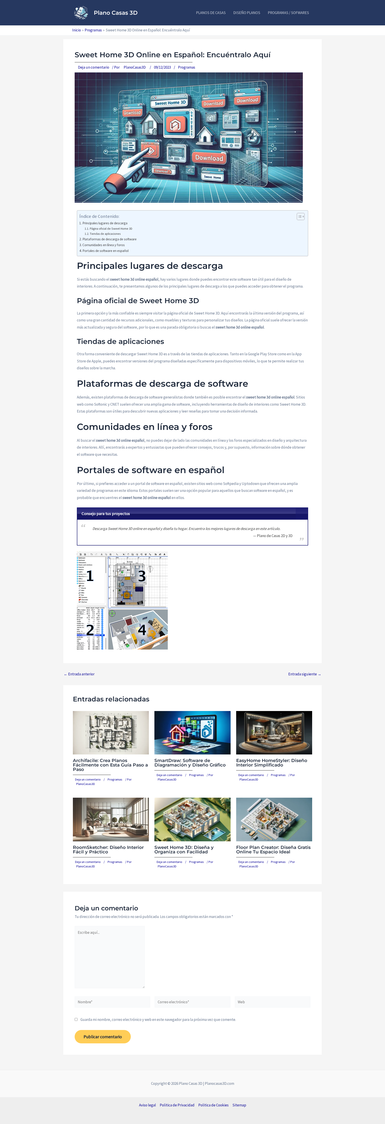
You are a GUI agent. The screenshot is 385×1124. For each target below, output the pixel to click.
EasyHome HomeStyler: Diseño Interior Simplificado (271, 763)
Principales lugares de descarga (104, 223)
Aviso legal (147, 1105)
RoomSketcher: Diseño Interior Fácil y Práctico (108, 849)
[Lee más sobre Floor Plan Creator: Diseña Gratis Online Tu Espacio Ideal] (274, 819)
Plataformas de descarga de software (109, 239)
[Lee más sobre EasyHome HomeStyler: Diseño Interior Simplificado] (274, 732)
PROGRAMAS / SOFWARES (288, 12)
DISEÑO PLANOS (246, 12)
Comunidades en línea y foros (103, 245)
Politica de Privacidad (177, 1105)
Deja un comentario (93, 67)
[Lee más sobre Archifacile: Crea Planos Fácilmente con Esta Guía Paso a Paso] (111, 732)
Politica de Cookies (213, 1105)
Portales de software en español (105, 251)
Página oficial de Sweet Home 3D (111, 229)
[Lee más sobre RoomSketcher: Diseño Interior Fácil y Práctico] (111, 819)
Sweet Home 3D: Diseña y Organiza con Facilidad (184, 849)
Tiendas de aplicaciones (105, 234)
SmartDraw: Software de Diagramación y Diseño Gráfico (190, 763)
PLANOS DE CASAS (211, 12)
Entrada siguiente (304, 674)
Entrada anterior (79, 674)
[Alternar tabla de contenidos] (298, 216)
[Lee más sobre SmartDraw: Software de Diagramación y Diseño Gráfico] (192, 732)
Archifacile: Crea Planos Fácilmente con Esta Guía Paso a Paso (110, 765)
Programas (186, 67)
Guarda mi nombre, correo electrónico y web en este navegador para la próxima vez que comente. (158, 1019)
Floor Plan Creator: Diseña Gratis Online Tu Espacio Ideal (273, 849)
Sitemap (239, 1105)
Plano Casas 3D (116, 12)
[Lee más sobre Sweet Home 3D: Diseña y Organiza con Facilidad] (192, 819)
